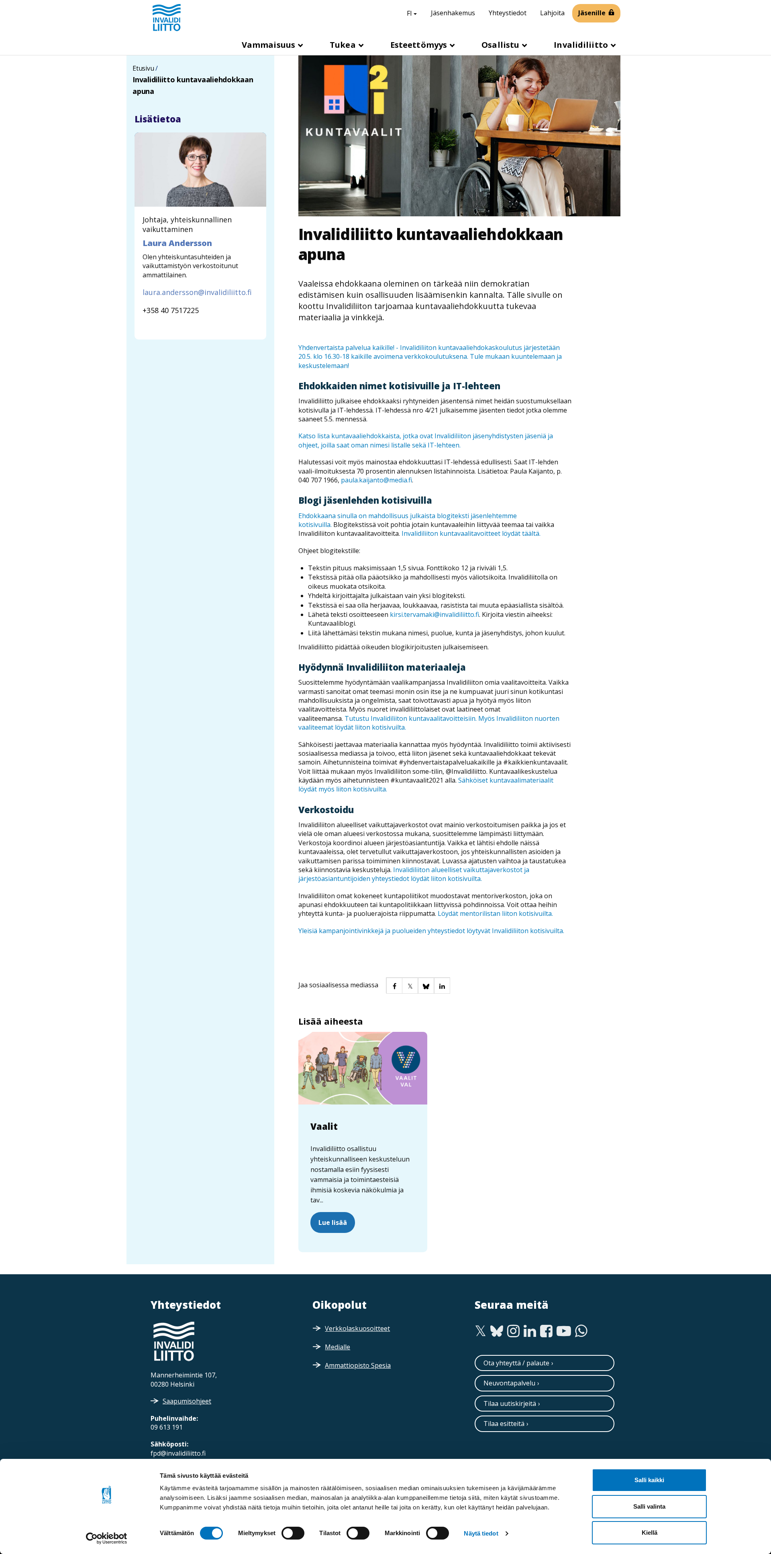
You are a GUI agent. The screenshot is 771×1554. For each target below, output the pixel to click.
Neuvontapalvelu (509, 1383)
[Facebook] (546, 1331)
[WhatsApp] (581, 1331)
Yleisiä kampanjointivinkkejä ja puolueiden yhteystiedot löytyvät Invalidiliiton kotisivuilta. (432, 930)
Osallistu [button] (501, 44)
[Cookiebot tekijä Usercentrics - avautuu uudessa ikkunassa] (106, 1538)
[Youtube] (564, 1331)
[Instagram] (513, 1331)
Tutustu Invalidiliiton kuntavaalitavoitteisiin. (411, 718)
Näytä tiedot (481, 1533)
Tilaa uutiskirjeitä (509, 1403)
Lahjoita (552, 12)
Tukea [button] (344, 44)
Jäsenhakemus (453, 12)
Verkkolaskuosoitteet (357, 1328)
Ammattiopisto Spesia (358, 1365)
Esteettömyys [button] (419, 44)
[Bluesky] (497, 1331)
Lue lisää (332, 1222)
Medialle (337, 1346)
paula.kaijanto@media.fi (376, 480)
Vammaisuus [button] (269, 44)
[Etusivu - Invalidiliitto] (167, 17)
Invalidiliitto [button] (582, 44)
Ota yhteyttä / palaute (516, 1363)
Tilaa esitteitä (503, 1423)
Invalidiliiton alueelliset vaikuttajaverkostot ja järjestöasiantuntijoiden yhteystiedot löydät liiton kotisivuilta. (413, 874)
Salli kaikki (649, 1480)
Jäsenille (592, 12)
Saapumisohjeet (187, 1401)
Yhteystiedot (507, 12)
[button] (394, 985)
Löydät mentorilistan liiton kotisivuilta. (495, 913)
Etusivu (143, 68)
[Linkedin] (530, 1331)
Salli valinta (649, 1506)
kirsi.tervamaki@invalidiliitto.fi (434, 614)
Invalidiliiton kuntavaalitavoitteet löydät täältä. (471, 533)
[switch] (292, 1533)
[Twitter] (480, 1331)
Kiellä (649, 1532)
